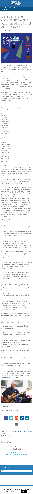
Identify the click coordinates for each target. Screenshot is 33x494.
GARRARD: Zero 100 (17, 452)
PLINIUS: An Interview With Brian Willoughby (16, 454)
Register (12, 7)
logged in (11, 446)
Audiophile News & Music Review (16, 3)
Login (6, 7)
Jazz (6, 433)
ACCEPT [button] (24, 491)
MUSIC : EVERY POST (23, 431)
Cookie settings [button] (15, 491)
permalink (14, 436)
